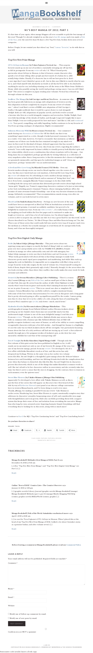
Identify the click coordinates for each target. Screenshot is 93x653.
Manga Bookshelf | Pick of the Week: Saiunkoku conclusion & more (40, 513)
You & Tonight (14, 341)
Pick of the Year (37, 280)
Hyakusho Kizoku (15, 306)
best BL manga (60, 37)
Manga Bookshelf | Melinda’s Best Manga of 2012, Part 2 (35, 460)
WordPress (56, 647)
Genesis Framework (74, 647)
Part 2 (20, 416)
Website (11, 606)
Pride (10, 244)
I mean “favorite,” (62, 47)
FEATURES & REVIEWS (54, 438)
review (37, 70)
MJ (49, 26)
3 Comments (56, 26)
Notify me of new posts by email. (23, 618)
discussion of (31, 133)
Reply (14, 473)
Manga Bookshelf (46, 14)
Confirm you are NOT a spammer (22, 632)
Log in (47, 645)
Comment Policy (73, 545)
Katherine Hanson (27, 385)
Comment (12, 563)
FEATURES (44, 438)
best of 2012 (51, 440)
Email (11, 597)
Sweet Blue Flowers (16, 377)
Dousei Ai (12, 278)
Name (11, 589)
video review (46, 210)
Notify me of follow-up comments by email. (28, 614)
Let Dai (35, 302)
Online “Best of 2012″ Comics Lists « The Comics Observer (37, 485)
